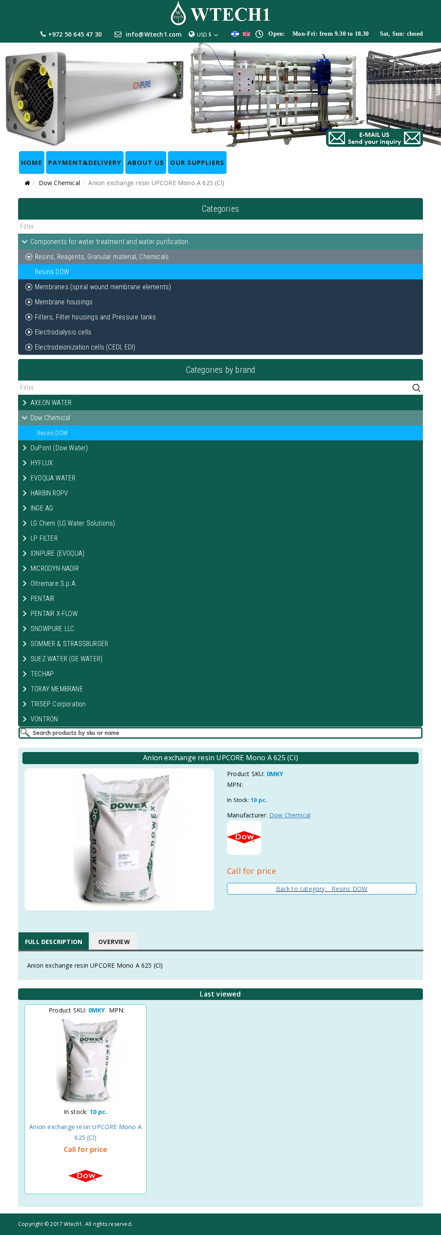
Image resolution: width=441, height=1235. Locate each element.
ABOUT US (145, 162)
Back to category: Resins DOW (322, 889)
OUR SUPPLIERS (197, 162)
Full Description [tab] (53, 942)
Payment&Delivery (84, 162)
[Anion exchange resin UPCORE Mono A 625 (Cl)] (85, 1060)
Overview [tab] (114, 942)
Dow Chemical (59, 183)
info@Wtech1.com (154, 34)
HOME (31, 162)
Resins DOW (52, 272)
